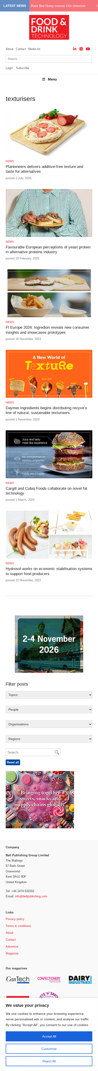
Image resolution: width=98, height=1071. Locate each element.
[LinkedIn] (74, 49)
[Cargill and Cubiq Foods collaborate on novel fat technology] (49, 477)
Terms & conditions (18, 926)
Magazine (12, 953)
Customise (49, 1049)
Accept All (49, 1036)
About (9, 49)
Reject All (49, 1061)
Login (9, 68)
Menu (52, 79)
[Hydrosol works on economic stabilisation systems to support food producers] (49, 557)
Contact (21, 49)
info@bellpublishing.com (31, 896)
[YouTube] (88, 49)
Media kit (34, 49)
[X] (81, 49)
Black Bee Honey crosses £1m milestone (58, 6)
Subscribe (22, 68)
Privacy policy (15, 919)
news (10, 161)
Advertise (12, 946)
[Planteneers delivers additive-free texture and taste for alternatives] (49, 155)
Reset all (13, 762)
